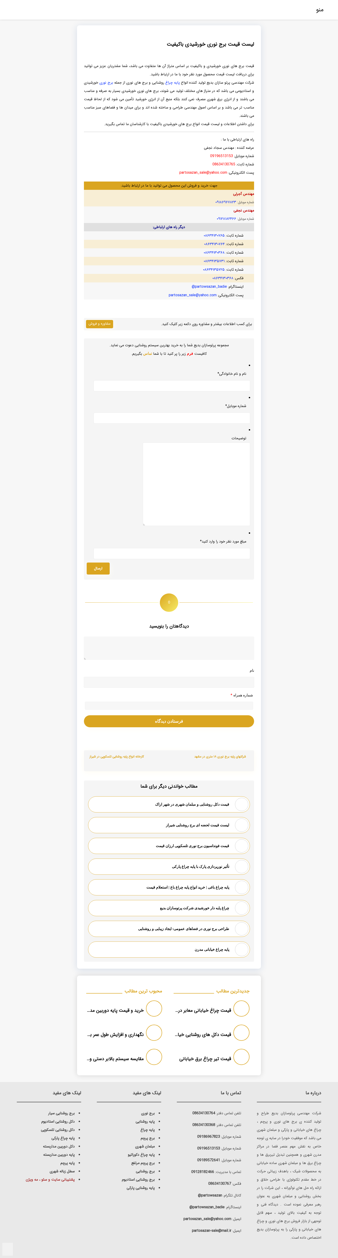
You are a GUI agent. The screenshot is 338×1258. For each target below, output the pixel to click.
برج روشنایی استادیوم (138, 1179)
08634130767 (219, 1184)
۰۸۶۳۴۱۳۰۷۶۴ (214, 244)
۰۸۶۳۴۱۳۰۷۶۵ (214, 235)
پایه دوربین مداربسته (59, 1155)
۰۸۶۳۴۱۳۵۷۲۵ (214, 270)
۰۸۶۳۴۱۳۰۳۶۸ (214, 252)
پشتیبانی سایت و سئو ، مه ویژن (50, 1179)
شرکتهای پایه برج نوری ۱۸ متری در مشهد (220, 756)
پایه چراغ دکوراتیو (141, 1155)
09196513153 (208, 1148)
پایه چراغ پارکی (63, 1138)
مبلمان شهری (145, 1146)
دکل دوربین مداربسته (59, 1146)
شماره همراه (242, 695)
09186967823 (208, 1137)
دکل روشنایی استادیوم (58, 1121)
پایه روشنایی (145, 1121)
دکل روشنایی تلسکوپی (58, 1130)
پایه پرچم (67, 1163)
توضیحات (239, 438)
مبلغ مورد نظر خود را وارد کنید (223, 541)
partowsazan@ (210, 1195)
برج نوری (106, 82)
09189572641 (208, 1160)
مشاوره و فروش (100, 323)
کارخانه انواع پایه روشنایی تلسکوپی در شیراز (116, 756)
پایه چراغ (172, 82)
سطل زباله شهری (62, 1171)
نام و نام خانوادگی (232, 374)
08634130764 (203, 1113)
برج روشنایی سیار (61, 1113)
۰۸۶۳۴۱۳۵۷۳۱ (214, 261)
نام (252, 670)
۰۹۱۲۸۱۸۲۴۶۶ (226, 219)
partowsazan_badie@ (209, 287)
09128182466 (202, 1172)
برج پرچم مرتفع (143, 1163)
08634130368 (203, 1125)
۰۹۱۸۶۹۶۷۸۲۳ (225, 202)
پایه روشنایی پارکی (141, 1188)
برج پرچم (148, 1138)
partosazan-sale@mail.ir (211, 1231)
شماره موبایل (235, 406)
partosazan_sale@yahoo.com (193, 295)
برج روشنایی (145, 1171)
